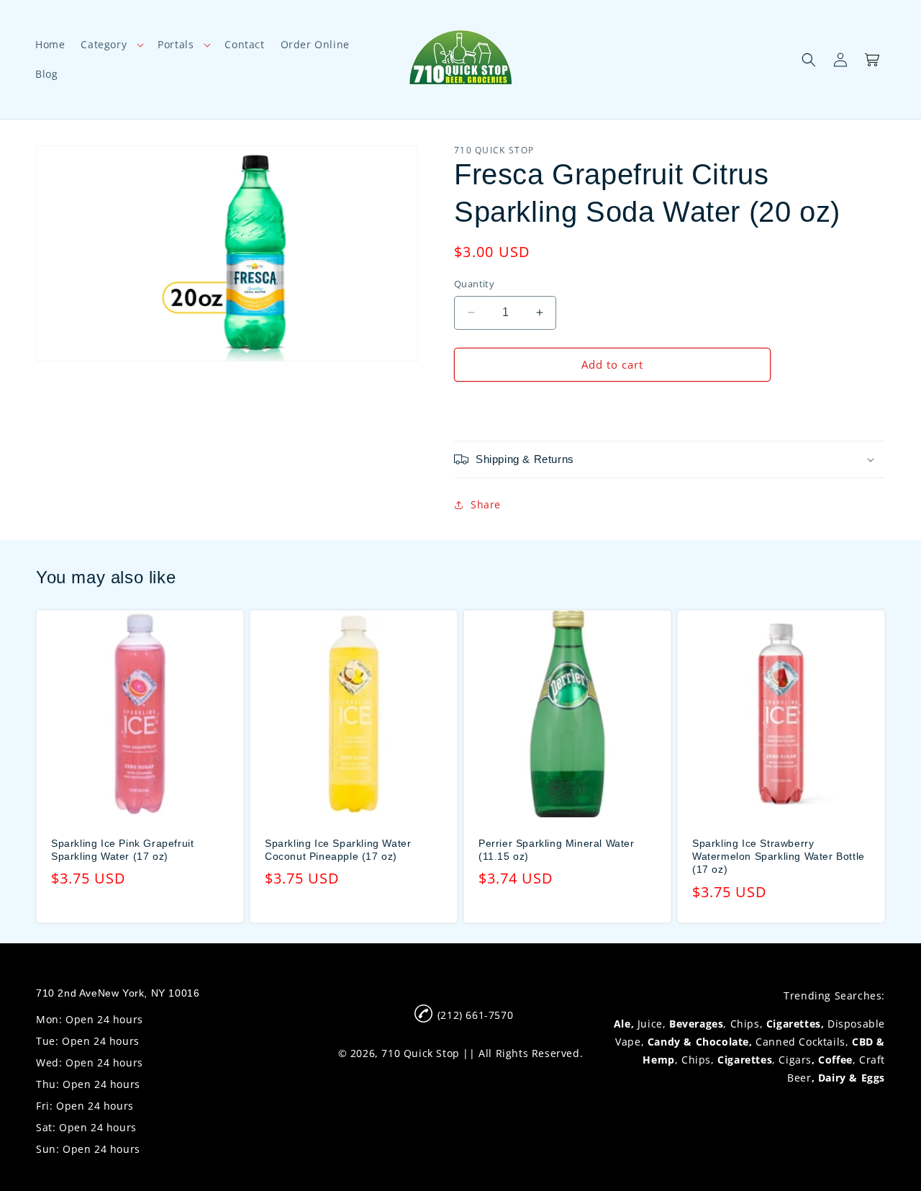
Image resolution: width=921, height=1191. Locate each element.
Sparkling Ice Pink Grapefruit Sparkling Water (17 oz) (122, 849)
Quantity (474, 283)
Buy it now (612, 406)
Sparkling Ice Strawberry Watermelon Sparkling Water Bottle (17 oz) (778, 856)
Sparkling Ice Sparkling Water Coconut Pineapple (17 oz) (338, 849)
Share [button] (486, 504)
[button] (111, 44)
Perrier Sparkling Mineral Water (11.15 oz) (556, 849)
